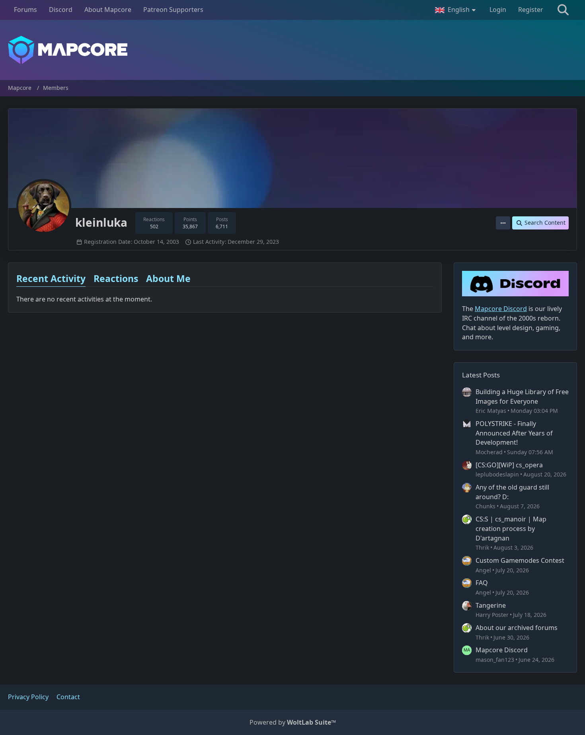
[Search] (563, 10)
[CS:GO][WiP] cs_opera (509, 465)
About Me (168, 278)
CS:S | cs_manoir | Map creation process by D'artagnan (511, 528)
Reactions (116, 278)
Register (530, 9)
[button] (456, 10)
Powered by (293, 722)
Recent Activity (51, 278)
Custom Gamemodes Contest (520, 560)
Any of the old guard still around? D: (512, 492)
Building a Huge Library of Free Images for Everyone (522, 396)
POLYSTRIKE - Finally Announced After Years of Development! (514, 433)
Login (497, 9)
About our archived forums (517, 627)
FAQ (482, 582)
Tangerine (491, 605)
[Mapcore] (292, 50)
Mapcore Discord (502, 650)
